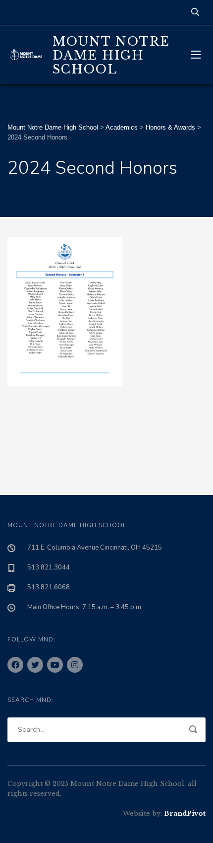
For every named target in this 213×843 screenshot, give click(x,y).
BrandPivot (185, 813)
